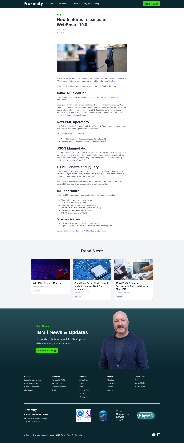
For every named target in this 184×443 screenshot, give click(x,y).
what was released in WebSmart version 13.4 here (86, 231)
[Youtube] (154, 434)
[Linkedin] (158, 434)
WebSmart (112, 81)
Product (61, 32)
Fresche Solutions (79, 78)
